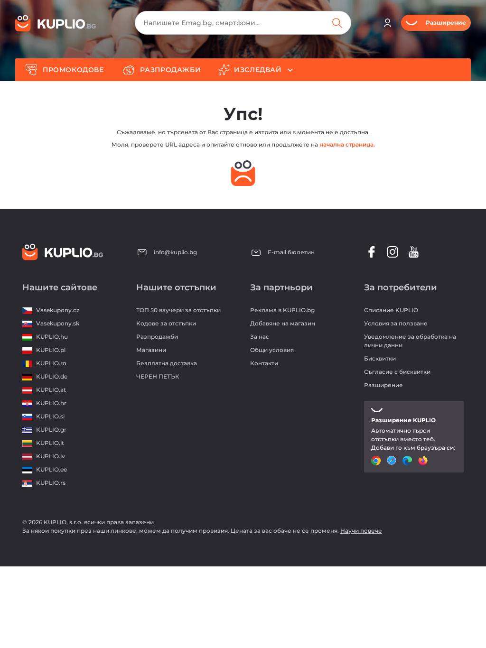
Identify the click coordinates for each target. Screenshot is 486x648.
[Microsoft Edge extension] (408, 460)
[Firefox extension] (424, 460)
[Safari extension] (393, 460)
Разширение (383, 385)
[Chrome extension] (377, 460)
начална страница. (347, 144)
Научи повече (361, 530)
